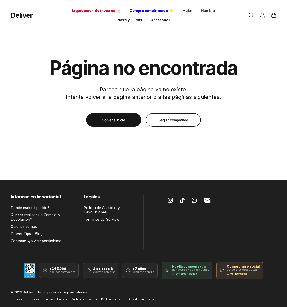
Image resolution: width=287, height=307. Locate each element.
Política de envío (111, 299)
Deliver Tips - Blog (26, 234)
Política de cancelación (140, 299)
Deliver (22, 15)
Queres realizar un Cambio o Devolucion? (35, 217)
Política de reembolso (25, 299)
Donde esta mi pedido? (30, 207)
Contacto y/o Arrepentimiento (36, 241)
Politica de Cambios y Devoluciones (102, 209)
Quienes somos (24, 226)
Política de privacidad (84, 299)
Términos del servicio (55, 299)
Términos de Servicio (102, 219)
